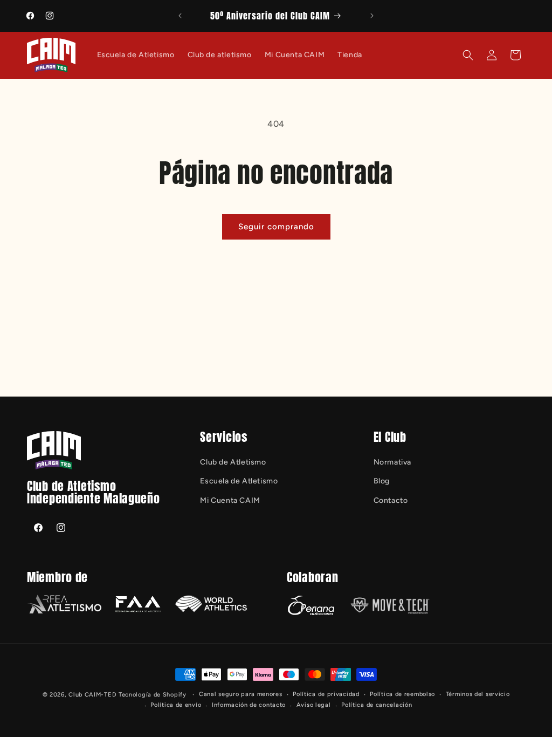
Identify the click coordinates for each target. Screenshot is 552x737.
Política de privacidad (326, 694)
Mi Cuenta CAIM (230, 500)
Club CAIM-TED (92, 694)
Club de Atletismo (233, 462)
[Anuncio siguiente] (372, 15)
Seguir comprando (276, 226)
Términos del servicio (478, 694)
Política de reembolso (402, 694)
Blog (382, 481)
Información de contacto (249, 704)
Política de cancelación (376, 704)
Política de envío (175, 704)
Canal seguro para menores (240, 694)
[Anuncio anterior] (180, 15)
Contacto (391, 500)
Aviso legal (313, 704)
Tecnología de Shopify (153, 694)
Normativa (392, 462)
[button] (468, 55)
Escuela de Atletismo (239, 481)
